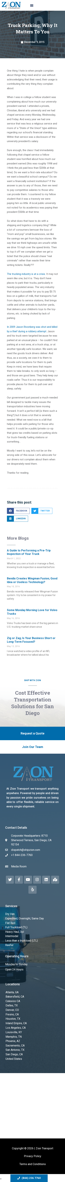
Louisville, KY (14, 1032)
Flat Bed (10, 923)
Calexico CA (13, 1001)
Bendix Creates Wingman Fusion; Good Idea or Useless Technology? (32, 580)
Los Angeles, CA (16, 1027)
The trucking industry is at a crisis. (26, 274)
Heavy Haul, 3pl (14, 931)
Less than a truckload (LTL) (21, 940)
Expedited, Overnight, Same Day (24, 918)
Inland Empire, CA (16, 1023)
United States (14, 1058)
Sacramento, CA (15, 1045)
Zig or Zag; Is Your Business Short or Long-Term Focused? (31, 639)
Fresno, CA (12, 1014)
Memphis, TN (14, 1036)
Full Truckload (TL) (16, 927)
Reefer (9, 945)
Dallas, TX (12, 1005)
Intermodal (11, 936)
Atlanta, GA (12, 992)
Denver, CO (12, 1010)
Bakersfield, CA (15, 996)
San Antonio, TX (15, 1049)
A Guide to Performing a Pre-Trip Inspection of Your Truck (29, 552)
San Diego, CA (14, 1054)
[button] (31, 5)
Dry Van (10, 914)
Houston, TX (13, 1018)
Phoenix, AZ (13, 1041)
